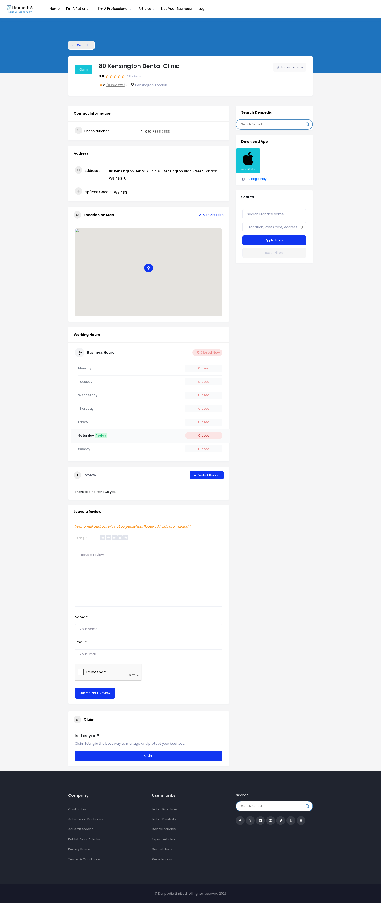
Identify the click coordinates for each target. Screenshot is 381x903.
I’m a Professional (113, 8)
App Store (248, 168)
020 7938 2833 (157, 131)
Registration (162, 859)
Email (81, 642)
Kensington (144, 85)
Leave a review (292, 67)
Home (55, 8)
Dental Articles (164, 829)
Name (81, 617)
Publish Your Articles (84, 839)
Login (203, 8)
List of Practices (165, 809)
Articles (144, 8)
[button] (148, 268)
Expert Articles (163, 839)
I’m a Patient (77, 8)
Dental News (162, 849)
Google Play (257, 179)
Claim (83, 69)
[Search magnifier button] (307, 124)
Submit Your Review (94, 693)
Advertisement (80, 829)
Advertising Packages (85, 819)
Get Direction (213, 215)
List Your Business (176, 8)
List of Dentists (164, 819)
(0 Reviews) (115, 85)
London (161, 85)
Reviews (134, 76)
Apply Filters (274, 240)
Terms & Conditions (84, 859)
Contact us (77, 809)
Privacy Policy (79, 849)
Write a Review (209, 475)
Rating (81, 538)
